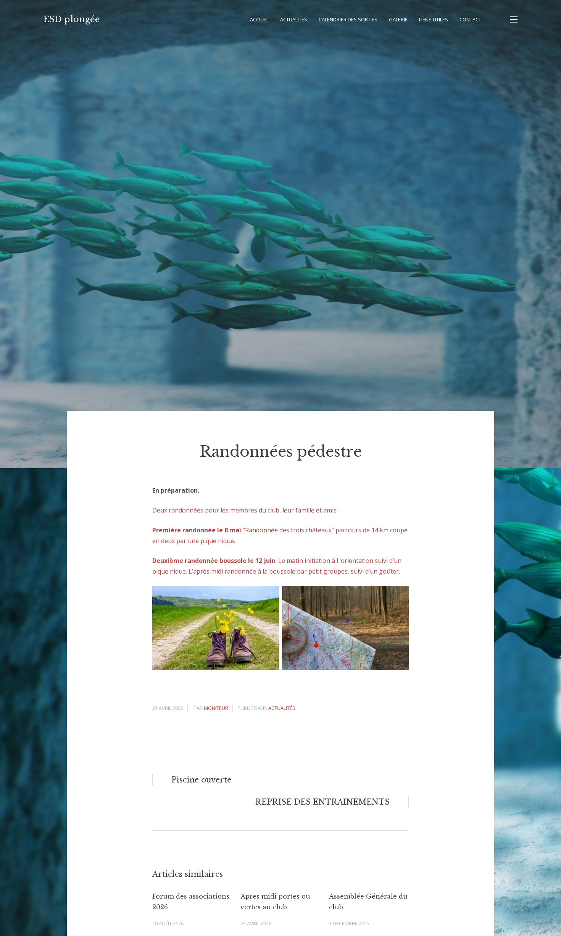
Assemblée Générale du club (368, 901)
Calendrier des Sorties (348, 19)
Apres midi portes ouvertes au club (276, 901)
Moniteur (216, 708)
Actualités (293, 19)
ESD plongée (72, 19)
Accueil (259, 19)
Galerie (398, 19)
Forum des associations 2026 (190, 901)
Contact (470, 19)
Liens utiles (433, 19)
